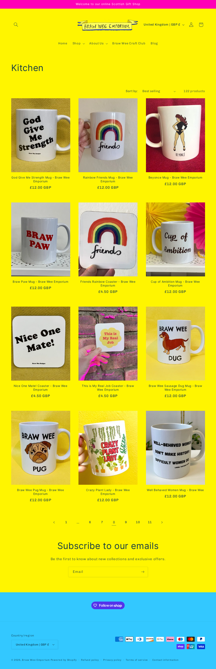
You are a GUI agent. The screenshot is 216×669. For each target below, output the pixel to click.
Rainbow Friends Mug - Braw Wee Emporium (108, 179)
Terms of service (137, 659)
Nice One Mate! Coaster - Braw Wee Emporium (41, 387)
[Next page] (162, 522)
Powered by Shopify (64, 659)
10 (138, 522)
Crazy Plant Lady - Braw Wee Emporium (108, 492)
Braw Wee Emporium (36, 659)
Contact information (165, 659)
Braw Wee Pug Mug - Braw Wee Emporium (40, 492)
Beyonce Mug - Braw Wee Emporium (175, 177)
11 (150, 522)
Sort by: (132, 91)
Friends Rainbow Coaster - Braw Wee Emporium (107, 283)
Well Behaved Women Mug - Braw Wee (175, 490)
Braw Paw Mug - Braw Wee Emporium (40, 281)
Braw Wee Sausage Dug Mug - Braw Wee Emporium (175, 387)
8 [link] (114, 522)
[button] (16, 25)
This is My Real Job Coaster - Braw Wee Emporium (108, 387)
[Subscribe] (143, 572)
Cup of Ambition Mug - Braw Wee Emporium (175, 283)
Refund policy (90, 659)
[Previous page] (54, 522)
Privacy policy (112, 659)
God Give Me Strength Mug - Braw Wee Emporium (40, 179)
